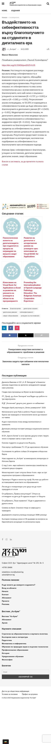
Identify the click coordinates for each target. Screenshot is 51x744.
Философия (7, 660)
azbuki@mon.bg (8, 575)
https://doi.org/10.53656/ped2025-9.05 (18, 65)
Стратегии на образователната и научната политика (25, 634)
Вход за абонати (9, 588)
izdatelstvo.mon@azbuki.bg (12, 572)
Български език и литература (15, 637)
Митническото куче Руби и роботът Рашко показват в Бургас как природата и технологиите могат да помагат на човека (24, 414)
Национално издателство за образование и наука (25, 5)
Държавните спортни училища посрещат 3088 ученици (24, 515)
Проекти (5, 601)
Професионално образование (15, 650)
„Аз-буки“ (12, 49)
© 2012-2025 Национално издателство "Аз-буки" (19, 698)
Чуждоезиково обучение (13, 656)
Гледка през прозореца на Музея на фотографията (23, 392)
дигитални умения (10, 312)
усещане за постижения (30, 316)
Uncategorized (14, 17)
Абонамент (6, 598)
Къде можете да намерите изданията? (18, 585)
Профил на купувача (30, 694)
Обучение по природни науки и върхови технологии (25, 647)
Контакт (5, 595)
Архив (4, 623)
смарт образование (10, 316)
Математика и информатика (14, 644)
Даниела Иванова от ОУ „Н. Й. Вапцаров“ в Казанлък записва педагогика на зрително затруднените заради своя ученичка (24, 385)
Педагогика (7, 640)
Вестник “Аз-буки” (10, 616)
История (5, 653)
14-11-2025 (25, 49)
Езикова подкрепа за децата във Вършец (18, 443)
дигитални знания (30, 308)
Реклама (5, 604)
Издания (15, 11)
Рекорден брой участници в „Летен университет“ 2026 (24, 408)
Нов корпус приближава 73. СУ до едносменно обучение (25, 447)
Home (4, 11)
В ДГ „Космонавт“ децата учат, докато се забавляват (23, 403)
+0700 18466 (7, 567)
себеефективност (26, 312)
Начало (4, 17)
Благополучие (15, 308)
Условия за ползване (10, 694)
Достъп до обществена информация (15, 691)
